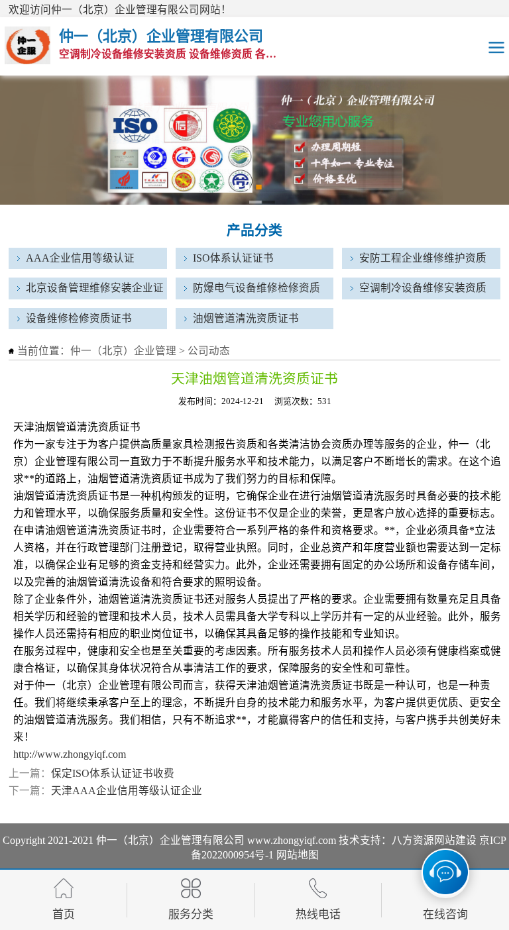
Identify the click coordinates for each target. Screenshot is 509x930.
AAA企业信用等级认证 (80, 258)
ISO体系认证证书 (233, 258)
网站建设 (455, 840)
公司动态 (209, 350)
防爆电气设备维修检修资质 (256, 287)
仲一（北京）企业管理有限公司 (170, 840)
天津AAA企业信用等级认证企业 (126, 790)
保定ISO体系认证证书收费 (112, 773)
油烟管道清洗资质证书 (246, 318)
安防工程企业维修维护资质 (422, 258)
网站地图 (297, 854)
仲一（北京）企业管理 (123, 350)
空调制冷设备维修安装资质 (422, 287)
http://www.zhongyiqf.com (69, 754)
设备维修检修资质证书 (79, 318)
